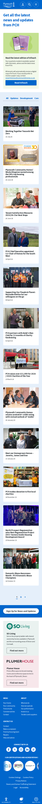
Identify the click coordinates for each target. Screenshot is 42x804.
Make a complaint (9, 729)
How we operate (27, 706)
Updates (14, 98)
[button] (6, 800)
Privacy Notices (21, 781)
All (7, 98)
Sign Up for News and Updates (21, 611)
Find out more (17, 650)
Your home (7, 703)
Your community (9, 706)
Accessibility (24, 787)
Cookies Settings (15, 777)
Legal (15, 787)
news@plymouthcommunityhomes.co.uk (20, 78)
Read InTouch (21, 82)
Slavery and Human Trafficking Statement (21, 784)
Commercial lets (9, 711)
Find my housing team (11, 732)
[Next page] (25, 597)
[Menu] (36, 4)
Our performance (27, 708)
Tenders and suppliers (29, 714)
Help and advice (9, 738)
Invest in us (25, 711)
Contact (6, 714)
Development (26, 98)
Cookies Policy (28, 777)
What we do (25, 703)
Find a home (7, 708)
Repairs (6, 735)
